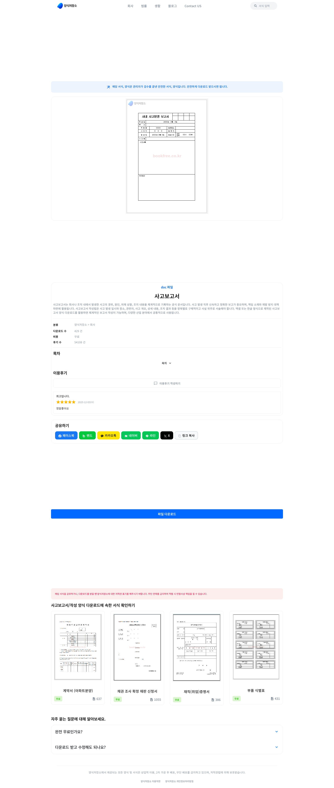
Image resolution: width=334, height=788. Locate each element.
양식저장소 (80, 324)
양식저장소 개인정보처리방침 (179, 781)
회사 (130, 5)
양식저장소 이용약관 (150, 781)
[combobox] (263, 6)
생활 (157, 5)
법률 (144, 5)
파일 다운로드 (167, 514)
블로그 (172, 5)
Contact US (193, 5)
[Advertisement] (167, 50)
